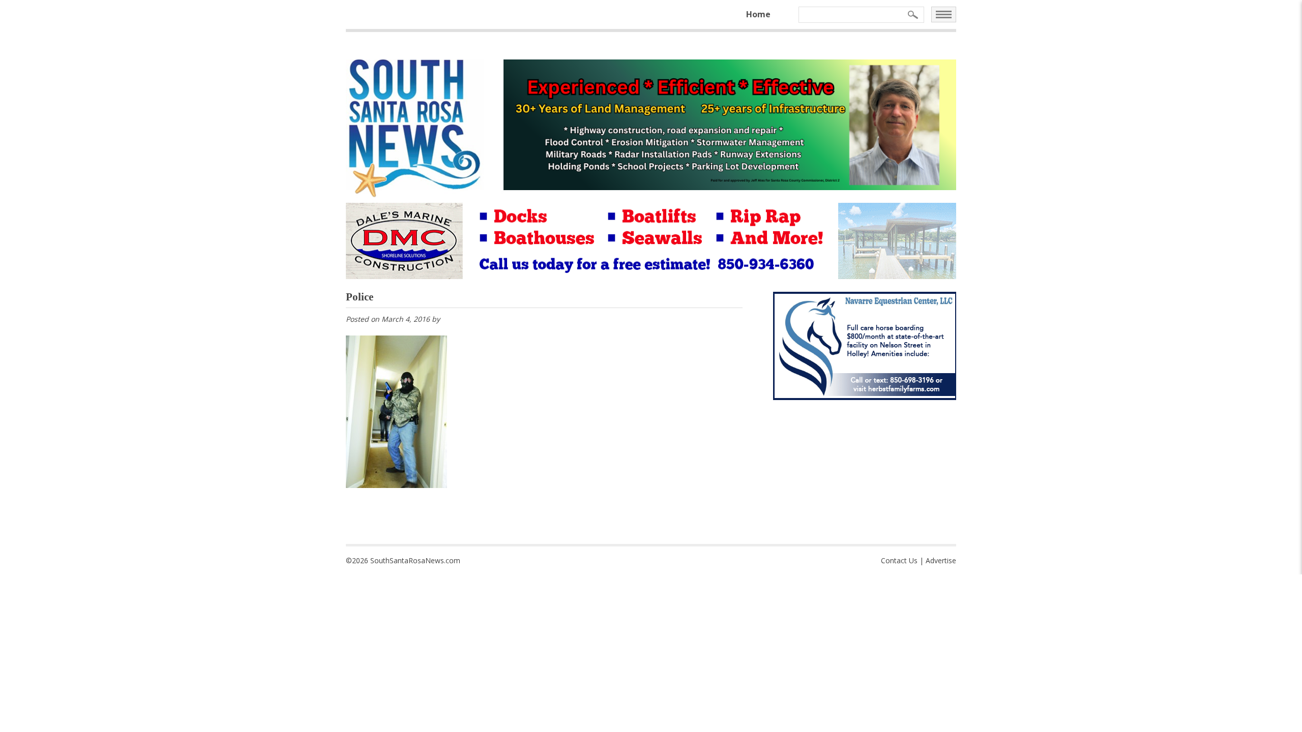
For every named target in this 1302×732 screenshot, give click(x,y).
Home (758, 14)
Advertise (941, 560)
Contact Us (899, 560)
